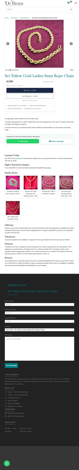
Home (7, 18)
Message (8, 335)
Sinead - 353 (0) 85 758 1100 (18, 395)
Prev (7, 43)
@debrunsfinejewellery (16, 413)
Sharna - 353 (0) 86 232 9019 (18, 392)
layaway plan (16, 158)
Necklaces (14, 18)
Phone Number (11, 309)
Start (71, 70)
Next (71, 43)
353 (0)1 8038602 (14, 404)
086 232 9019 (12, 401)
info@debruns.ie (13, 398)
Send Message (11, 365)
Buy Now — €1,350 (30, 90)
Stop (72, 70)
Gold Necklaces (25, 18)
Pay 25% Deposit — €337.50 (30, 96)
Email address (10, 318)
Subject (8, 326)
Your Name (9, 301)
